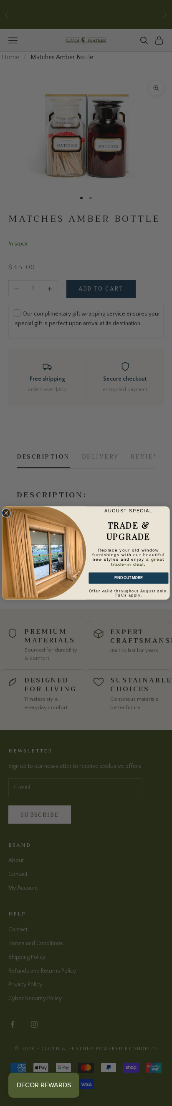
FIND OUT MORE (128, 578)
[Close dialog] (6, 513)
